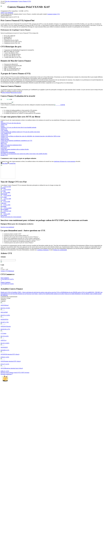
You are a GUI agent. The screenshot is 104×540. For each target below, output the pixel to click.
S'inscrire (9, 461)
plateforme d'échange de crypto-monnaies (64, 161)
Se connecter (4, 461)
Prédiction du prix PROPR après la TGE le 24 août (77, 292)
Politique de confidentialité (60, 250)
